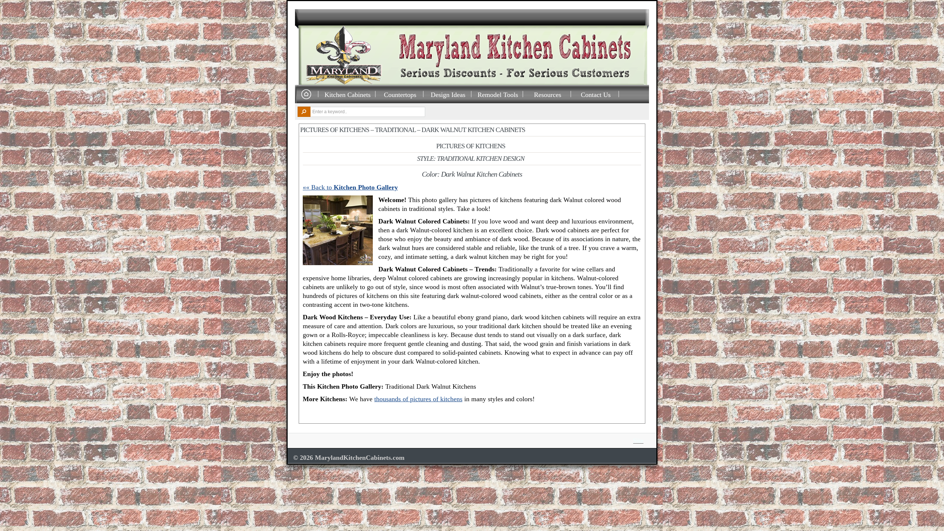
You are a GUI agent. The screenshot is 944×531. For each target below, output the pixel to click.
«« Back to (350, 187)
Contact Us (596, 94)
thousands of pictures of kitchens (418, 399)
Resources (547, 94)
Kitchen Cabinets (347, 94)
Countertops (400, 94)
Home (306, 94)
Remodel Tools (498, 94)
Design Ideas (448, 94)
